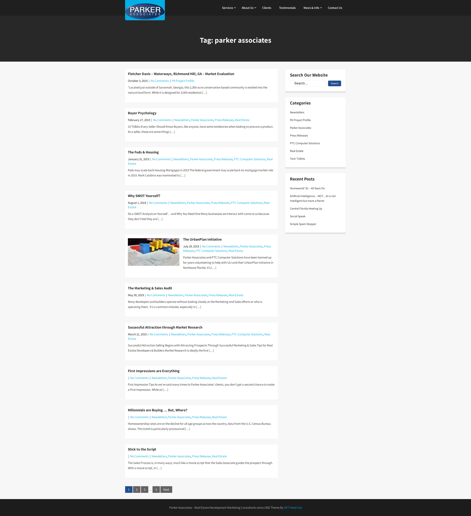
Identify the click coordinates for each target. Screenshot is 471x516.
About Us (248, 8)
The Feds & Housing (143, 152)
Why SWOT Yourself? (144, 195)
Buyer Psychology (142, 113)
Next (166, 489)
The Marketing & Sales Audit (150, 288)
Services (227, 8)
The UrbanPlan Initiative (202, 239)
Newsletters (182, 120)
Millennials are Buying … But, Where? (157, 410)
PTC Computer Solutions (250, 159)
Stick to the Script (142, 449)
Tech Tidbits (297, 159)
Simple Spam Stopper (303, 224)
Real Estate (242, 120)
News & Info (311, 8)
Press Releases (224, 120)
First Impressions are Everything (154, 370)
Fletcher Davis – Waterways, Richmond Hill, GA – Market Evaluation (181, 73)
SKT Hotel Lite (293, 508)
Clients (266, 8)
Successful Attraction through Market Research (165, 327)
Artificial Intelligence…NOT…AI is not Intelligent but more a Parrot (313, 198)
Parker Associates (202, 120)
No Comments (159, 81)
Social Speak (297, 216)
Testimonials (287, 8)
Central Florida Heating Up (306, 208)
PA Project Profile (183, 81)
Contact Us (335, 8)
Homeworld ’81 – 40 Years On (307, 188)
